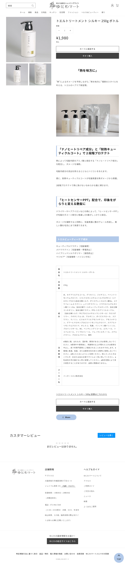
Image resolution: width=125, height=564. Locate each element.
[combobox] (20, 5)
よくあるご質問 (90, 507)
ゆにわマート (65, 559)
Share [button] (67, 417)
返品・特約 (43, 553)
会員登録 (80, 553)
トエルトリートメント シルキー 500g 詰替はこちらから (81, 394)
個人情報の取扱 (56, 553)
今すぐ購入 (87, 56)
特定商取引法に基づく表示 (26, 553)
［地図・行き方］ (68, 486)
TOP (119, 559)
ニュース (87, 496)
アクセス (87, 481)
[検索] (32, 5)
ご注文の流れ (89, 491)
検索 (85, 501)
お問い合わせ (69, 553)
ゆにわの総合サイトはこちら (62, 541)
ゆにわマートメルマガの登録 (97, 553)
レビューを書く (106, 435)
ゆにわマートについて (93, 476)
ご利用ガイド (89, 486)
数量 (57, 26)
